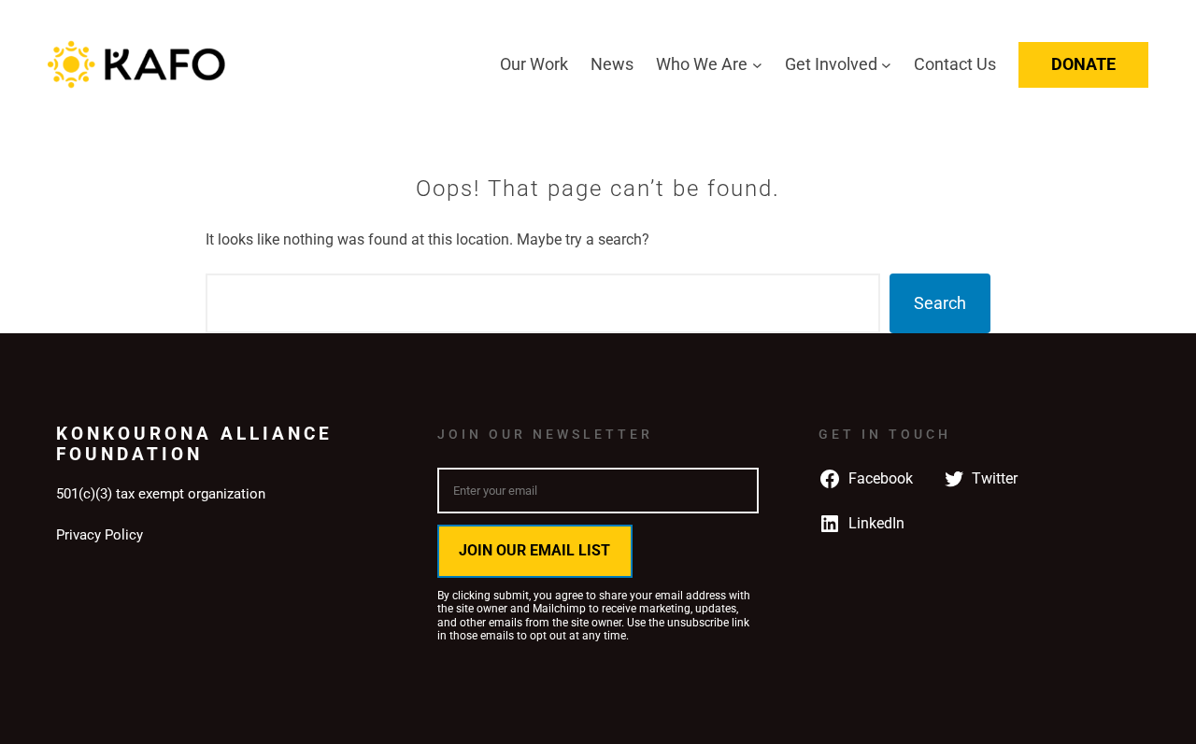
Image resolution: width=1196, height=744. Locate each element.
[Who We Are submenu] (757, 65)
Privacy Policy (99, 534)
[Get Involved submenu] (886, 65)
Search (940, 303)
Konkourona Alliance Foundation (194, 444)
